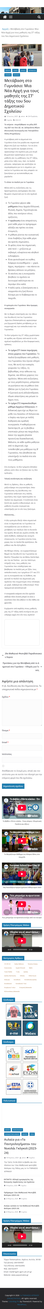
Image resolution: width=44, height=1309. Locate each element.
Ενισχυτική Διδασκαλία (25, 987)
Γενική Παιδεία (8, 971)
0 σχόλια (9, 120)
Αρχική (5, 29)
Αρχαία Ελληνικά (20, 968)
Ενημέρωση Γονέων (9, 987)
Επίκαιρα (8, 75)
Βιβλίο (31, 968)
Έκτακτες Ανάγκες (33, 964)
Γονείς (15, 70)
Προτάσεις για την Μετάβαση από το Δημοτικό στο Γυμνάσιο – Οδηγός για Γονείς (20, 667)
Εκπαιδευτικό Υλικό (21, 983)
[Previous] (9, 632)
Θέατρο (24, 1134)
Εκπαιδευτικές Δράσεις (30, 979)
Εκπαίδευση (32, 70)
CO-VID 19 (7, 964)
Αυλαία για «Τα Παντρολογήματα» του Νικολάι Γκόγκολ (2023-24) (20, 1146)
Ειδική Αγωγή (32, 975)
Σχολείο (16, 75)
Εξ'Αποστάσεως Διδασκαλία (12, 991)
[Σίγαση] (35, 949)
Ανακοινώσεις (8, 968)
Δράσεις (23, 70)
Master (7, 70)
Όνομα (6, 730)
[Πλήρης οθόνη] (39, 949)
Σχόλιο (6, 696)
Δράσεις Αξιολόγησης (10, 975)
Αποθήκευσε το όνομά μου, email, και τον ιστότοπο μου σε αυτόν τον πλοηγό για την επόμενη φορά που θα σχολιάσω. (22, 774)
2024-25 (18, 120)
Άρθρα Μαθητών (19, 964)
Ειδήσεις (22, 975)
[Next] (34, 632)
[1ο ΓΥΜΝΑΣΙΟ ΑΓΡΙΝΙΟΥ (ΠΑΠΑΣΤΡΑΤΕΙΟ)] (5, 17)
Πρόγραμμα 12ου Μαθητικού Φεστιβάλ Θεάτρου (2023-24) (20, 1193)
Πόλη (32, 1134)
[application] (22, 940)
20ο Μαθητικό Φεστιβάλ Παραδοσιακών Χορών (23, 655)
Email (5, 742)
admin (23, 116)
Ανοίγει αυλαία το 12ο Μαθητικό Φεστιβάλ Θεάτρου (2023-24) (21, 1207)
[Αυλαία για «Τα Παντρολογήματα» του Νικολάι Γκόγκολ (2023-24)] (22, 1115)
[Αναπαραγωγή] (5, 949)
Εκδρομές (7, 979)
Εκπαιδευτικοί (8, 983)
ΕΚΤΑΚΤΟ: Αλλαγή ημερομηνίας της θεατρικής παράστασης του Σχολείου (19, 1180)
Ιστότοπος (7, 754)
